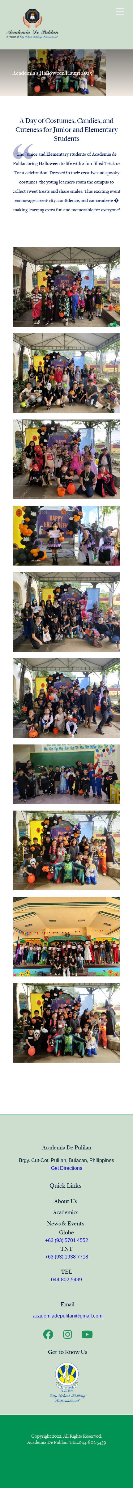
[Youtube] (87, 1334)
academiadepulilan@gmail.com (67, 1315)
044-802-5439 (66, 1279)
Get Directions (66, 1168)
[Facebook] (48, 1334)
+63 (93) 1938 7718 (66, 1256)
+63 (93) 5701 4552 (66, 1240)
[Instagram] (67, 1334)
